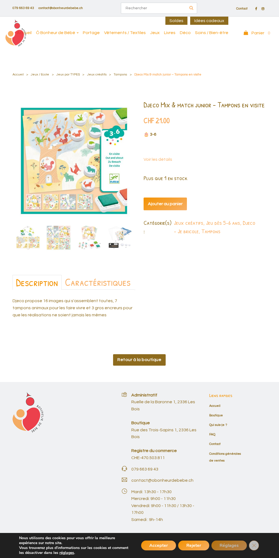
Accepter (158, 545)
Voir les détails (158, 159)
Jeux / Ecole (40, 74)
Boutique (216, 415)
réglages (66, 552)
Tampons (120, 74)
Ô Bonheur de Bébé (55, 33)
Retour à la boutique (139, 359)
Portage (91, 33)
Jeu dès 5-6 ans (223, 223)
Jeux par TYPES (68, 74)
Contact (242, 8)
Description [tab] (37, 282)
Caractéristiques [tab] (98, 282)
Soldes (176, 21)
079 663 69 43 (23, 8)
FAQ (212, 434)
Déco (185, 33)
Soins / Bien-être (211, 33)
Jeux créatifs (97, 74)
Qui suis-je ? (218, 425)
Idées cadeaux (209, 21)
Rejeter (193, 545)
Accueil (24, 33)
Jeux (155, 33)
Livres (169, 33)
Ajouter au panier (165, 204)
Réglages (229, 545)
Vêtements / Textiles (125, 33)
